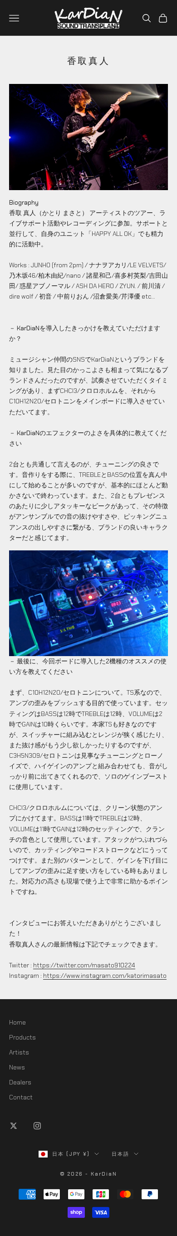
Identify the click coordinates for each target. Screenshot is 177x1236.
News (17, 1067)
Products (22, 1037)
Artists (19, 1052)
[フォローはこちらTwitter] (13, 1125)
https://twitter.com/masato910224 (84, 965)
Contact (21, 1097)
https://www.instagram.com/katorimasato (105, 975)
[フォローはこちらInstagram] (37, 1125)
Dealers (20, 1082)
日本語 (120, 1154)
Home (17, 1022)
